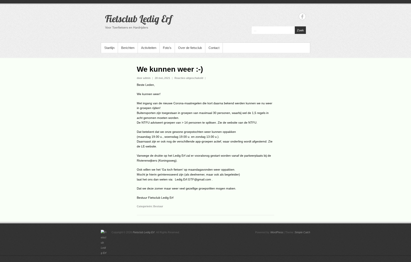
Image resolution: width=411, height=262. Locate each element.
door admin (143, 78)
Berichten (127, 48)
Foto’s (167, 48)
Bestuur (158, 206)
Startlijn (109, 48)
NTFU (252, 122)
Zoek (300, 30)
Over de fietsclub (190, 48)
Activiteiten (148, 48)
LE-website (148, 146)
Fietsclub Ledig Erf (138, 19)
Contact (213, 48)
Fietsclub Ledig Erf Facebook (302, 16)
